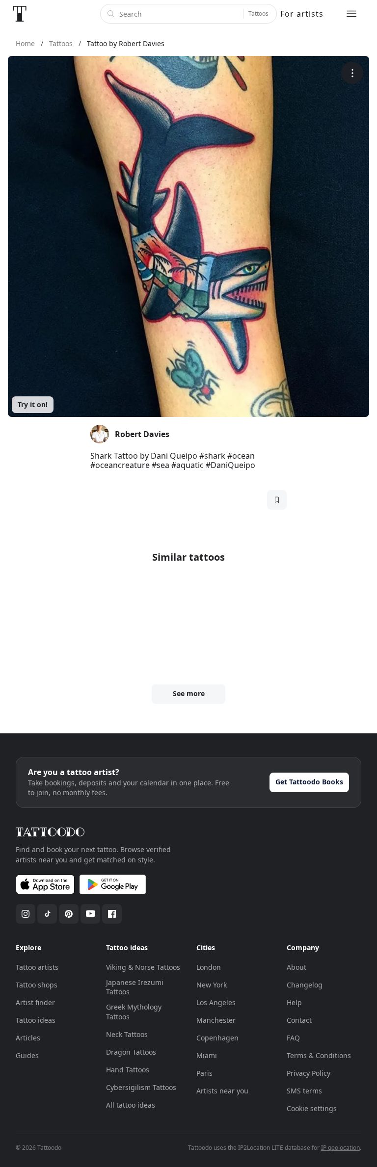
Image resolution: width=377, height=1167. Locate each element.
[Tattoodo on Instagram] (25, 914)
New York (211, 984)
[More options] (352, 73)
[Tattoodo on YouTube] (90, 914)
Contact (299, 1020)
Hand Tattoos (127, 1069)
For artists (301, 13)
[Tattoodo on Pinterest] (69, 914)
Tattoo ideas (35, 1020)
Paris (204, 1073)
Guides (27, 1055)
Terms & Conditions (319, 1055)
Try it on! (33, 404)
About (296, 967)
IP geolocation (340, 1147)
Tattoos (258, 13)
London (208, 967)
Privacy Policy (308, 1073)
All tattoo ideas (130, 1105)
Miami (206, 1055)
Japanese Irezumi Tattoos (134, 987)
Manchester (216, 1020)
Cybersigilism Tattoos (141, 1087)
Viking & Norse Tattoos (143, 967)
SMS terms (304, 1090)
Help (294, 1002)
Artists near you (222, 1090)
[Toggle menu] (351, 13)
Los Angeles (216, 1002)
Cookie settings (312, 1108)
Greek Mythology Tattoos (134, 1011)
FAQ (293, 1037)
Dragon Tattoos (131, 1052)
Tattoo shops (36, 984)
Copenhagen (217, 1037)
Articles (28, 1037)
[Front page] (19, 13)
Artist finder (35, 1002)
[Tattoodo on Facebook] (112, 914)
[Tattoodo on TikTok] (47, 914)
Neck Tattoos (127, 1034)
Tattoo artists (37, 967)
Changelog (305, 984)
